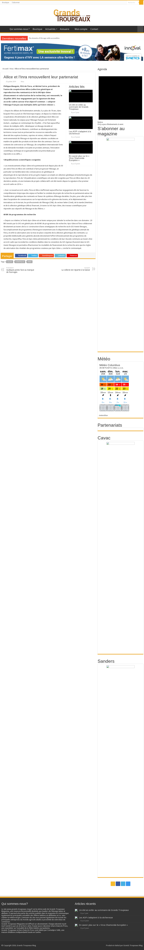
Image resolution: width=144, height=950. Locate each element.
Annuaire (64, 29)
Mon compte (81, 29)
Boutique (5, 3)
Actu (11, 69)
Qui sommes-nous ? (20, 29)
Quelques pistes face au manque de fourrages (20, 270)
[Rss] (116, 2)
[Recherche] (141, 2)
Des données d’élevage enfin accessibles (44, 38)
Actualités (50, 29)
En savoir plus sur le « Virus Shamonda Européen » (79, 158)
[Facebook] (119, 2)
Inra (30, 262)
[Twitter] (122, 2)
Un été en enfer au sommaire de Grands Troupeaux (78, 107)
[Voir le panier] (140, 29)
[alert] (120, 98)
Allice (9, 262)
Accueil (4, 29)
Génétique (20, 262)
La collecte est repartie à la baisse (75, 269)
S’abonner (16, 3)
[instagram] (124, 2)
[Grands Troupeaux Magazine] (72, 14)
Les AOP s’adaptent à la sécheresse (80, 132)
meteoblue (103, 415)
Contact (94, 29)
